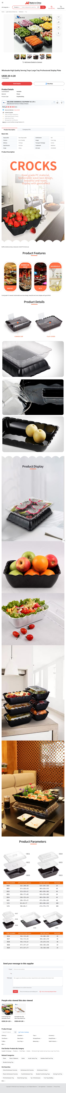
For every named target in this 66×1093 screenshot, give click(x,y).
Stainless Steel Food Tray (47, 1058)
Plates (4, 1058)
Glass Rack (20, 1038)
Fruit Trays (20, 1041)
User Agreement (42, 1086)
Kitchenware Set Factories (27, 1070)
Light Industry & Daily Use (11, 11)
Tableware (21, 11)
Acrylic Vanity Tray (32, 1058)
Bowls (23, 1058)
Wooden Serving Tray (8, 1062)
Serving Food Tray (57, 1074)
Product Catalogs (24, 1032)
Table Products (52, 1041)
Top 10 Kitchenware (35, 1078)
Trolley (3, 1041)
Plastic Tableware (13, 1058)
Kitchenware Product (42, 1070)
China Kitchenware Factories (10, 1070)
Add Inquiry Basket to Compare (33, 62)
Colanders (19, 1035)
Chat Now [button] (50, 83)
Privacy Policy (57, 1086)
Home (3, 11)
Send (15, 991)
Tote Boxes (4, 1038)
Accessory (51, 1035)
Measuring (35, 1041)
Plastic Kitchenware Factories (10, 1074)
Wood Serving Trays (22, 1078)
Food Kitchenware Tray (27, 1074)
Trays (34, 1035)
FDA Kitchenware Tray (8, 1078)
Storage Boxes (36, 1038)
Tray (26, 11)
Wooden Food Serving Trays (43, 1074)
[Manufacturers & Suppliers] (33, 2)
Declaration (49, 1086)
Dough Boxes (52, 1038)
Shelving (4, 1035)
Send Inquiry (17, 83)
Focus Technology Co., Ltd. (22, 1086)
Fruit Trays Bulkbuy (48, 1078)
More (3, 1081)
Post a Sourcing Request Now (48, 991)
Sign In (4, 122)
